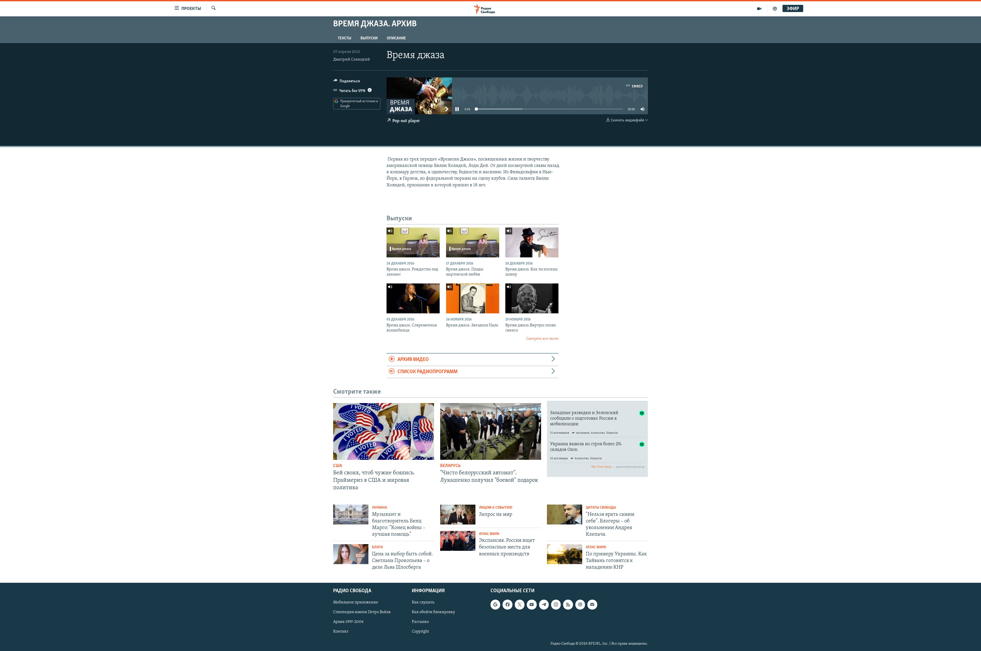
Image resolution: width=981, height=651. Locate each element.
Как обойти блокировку (433, 612)
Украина (379, 508)
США (337, 466)
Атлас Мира (489, 534)
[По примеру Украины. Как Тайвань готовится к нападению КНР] (564, 554)
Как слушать (423, 603)
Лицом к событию (495, 508)
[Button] (346, 82)
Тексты (344, 38)
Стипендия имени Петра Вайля (362, 612)
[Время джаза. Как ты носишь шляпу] (531, 242)
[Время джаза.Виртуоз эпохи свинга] (531, 298)
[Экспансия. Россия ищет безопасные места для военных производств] (457, 541)
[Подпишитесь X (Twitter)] (519, 605)
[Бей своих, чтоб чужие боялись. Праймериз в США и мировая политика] (383, 431)
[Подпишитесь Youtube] (531, 605)
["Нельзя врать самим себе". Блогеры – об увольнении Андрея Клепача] (564, 514)
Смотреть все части (542, 339)
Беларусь (450, 466)
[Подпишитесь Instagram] (556, 605)
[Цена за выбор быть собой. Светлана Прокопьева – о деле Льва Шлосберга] (350, 554)
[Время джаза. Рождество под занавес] (413, 242)
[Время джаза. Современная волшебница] (413, 298)
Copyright (420, 632)
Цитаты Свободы (601, 508)
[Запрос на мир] (457, 514)
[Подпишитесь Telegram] (544, 605)
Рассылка (420, 622)
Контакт (340, 632)
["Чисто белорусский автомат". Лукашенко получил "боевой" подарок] (490, 431)
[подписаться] (592, 605)
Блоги (377, 547)
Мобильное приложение (355, 603)
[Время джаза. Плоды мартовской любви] (472, 242)
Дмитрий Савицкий (351, 60)
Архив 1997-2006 (348, 622)
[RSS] (568, 605)
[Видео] (759, 9)
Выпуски (369, 38)
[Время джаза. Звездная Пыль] (472, 298)
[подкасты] (775, 9)
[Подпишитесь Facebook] (507, 605)
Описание (396, 38)
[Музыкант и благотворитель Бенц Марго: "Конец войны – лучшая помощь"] (350, 514)
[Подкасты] (580, 605)
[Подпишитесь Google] (495, 605)
